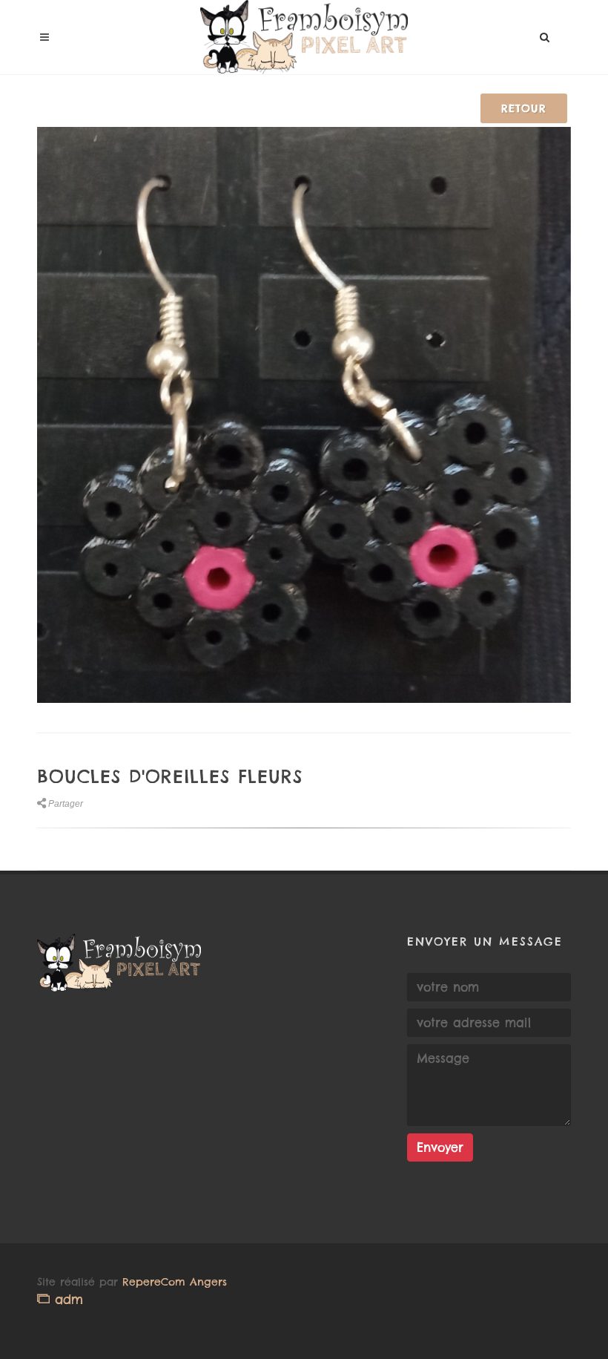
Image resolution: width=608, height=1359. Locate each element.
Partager (65, 804)
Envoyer (440, 1147)
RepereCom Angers (174, 1281)
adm (66, 1299)
